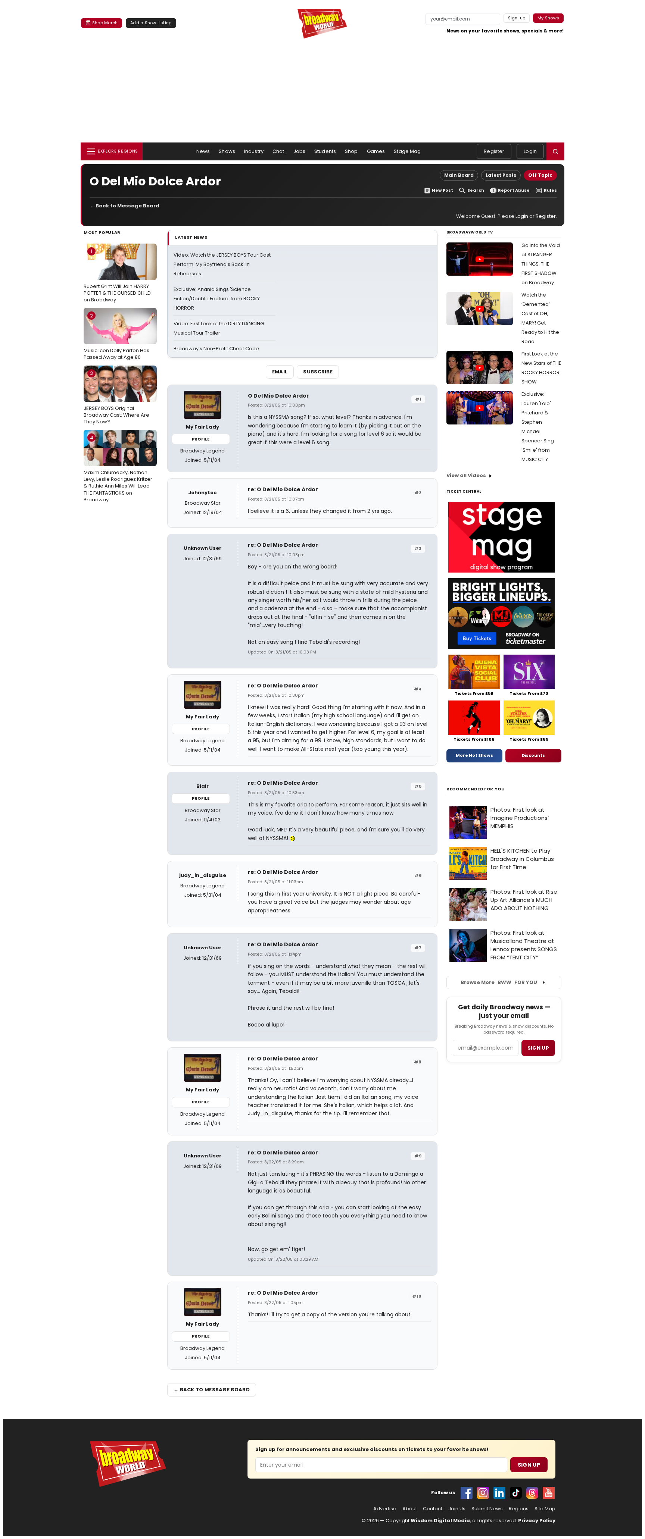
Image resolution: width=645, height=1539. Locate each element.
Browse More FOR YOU (499, 982)
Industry (254, 151)
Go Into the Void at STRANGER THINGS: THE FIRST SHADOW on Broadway (540, 264)
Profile (200, 439)
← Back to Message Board (124, 205)
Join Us (456, 1508)
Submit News (487, 1508)
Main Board (459, 175)
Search (475, 190)
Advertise (384, 1508)
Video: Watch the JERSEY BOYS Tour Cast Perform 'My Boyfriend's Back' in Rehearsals (222, 264)
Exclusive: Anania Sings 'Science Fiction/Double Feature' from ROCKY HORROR (217, 298)
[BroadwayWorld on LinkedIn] (499, 1492)
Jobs (299, 151)
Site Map (545, 1508)
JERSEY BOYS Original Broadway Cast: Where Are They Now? (116, 397)
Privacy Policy (536, 1520)
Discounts (533, 755)
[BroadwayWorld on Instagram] (483, 1492)
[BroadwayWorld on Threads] (532, 1492)
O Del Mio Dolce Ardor (278, 395)
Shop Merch (105, 23)
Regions (519, 1508)
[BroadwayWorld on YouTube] (548, 1492)
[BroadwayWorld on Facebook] (466, 1492)
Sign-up (517, 18)
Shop (351, 151)
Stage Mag (407, 151)
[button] (555, 151)
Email (280, 371)
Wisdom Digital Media (440, 1520)
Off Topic (540, 175)
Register (494, 151)
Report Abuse (514, 190)
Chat (278, 151)
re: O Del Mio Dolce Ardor (283, 489)
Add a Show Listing (151, 23)
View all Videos (466, 475)
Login (530, 151)
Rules (550, 190)
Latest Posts (501, 175)
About (409, 1508)
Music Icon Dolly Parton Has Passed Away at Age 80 (116, 336)
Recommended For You (475, 789)
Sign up (538, 1047)
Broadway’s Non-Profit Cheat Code (216, 348)
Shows (227, 151)
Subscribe (318, 371)
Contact (432, 1508)
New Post (442, 190)
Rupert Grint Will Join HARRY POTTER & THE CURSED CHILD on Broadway (117, 275)
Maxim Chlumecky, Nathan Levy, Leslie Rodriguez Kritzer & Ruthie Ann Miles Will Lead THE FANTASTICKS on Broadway (118, 468)
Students (325, 151)
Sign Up (529, 1465)
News (203, 151)
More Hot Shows (474, 755)
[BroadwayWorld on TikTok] (516, 1492)
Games (376, 151)
